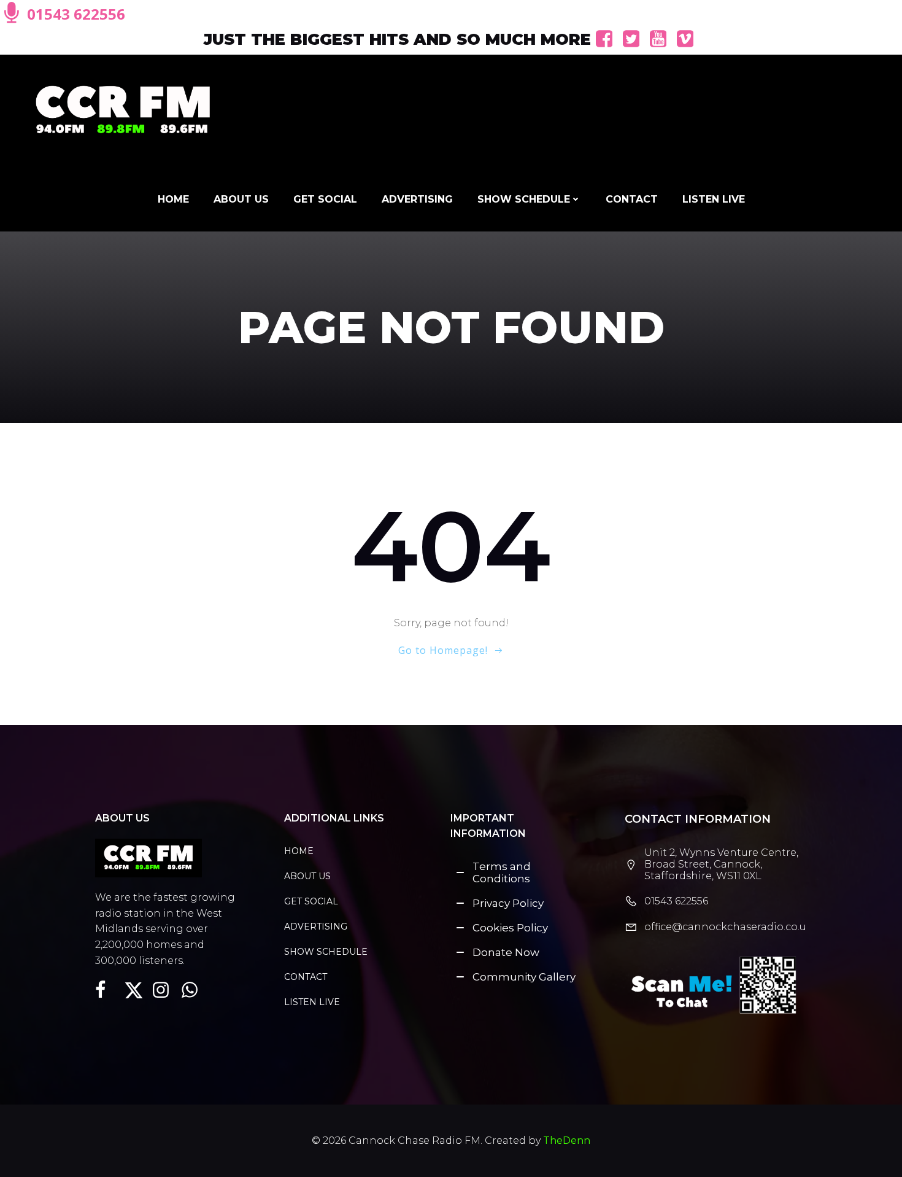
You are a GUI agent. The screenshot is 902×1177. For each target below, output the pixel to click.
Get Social (325, 199)
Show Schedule (523, 199)
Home (173, 199)
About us (241, 199)
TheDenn (566, 1140)
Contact (632, 199)
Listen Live (713, 199)
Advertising (417, 199)
